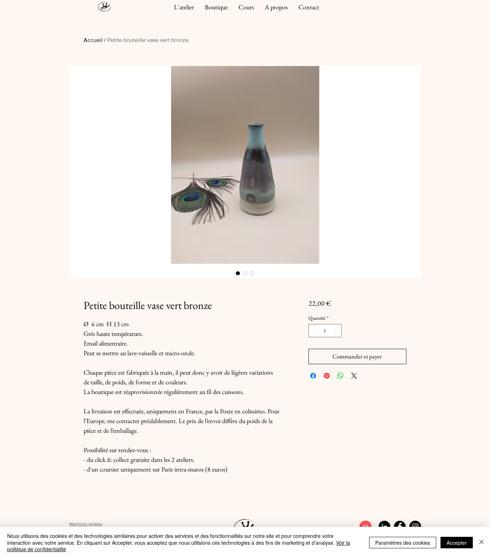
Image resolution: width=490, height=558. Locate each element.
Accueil (93, 40)
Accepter (457, 542)
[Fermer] (481, 542)
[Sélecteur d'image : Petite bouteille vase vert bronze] (237, 273)
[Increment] (335, 330)
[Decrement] (314, 330)
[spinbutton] (325, 330)
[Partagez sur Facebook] (313, 375)
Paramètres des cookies (402, 542)
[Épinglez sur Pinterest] (326, 375)
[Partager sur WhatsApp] (340, 375)
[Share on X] (354, 375)
